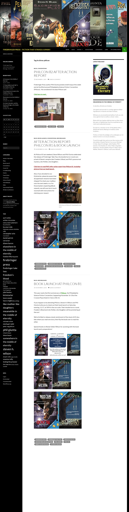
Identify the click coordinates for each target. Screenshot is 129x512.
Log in (4, 376)
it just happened (7, 290)
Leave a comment (54, 79)
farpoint (15, 257)
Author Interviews (8, 158)
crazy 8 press (6, 235)
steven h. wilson (41, 268)
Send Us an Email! (8, 54)
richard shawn (7, 333)
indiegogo (5, 286)
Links (106, 49)
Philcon (63, 293)
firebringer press (41, 126)
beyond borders (7, 224)
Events (5, 173)
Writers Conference (8, 190)
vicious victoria (14, 364)
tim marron (7, 364)
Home (67, 49)
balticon (5, 223)
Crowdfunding (7, 170)
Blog (73, 49)
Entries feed (6, 379)
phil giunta (52, 126)
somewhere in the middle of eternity (10, 342)
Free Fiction (6, 175)
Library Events (7, 180)
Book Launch (42, 138)
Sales (4, 185)
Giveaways (6, 177)
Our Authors (89, 49)
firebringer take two (55, 263)
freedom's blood (69, 263)
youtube (5, 366)
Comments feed (7, 381)
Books (79, 49)
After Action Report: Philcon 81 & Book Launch (57, 143)
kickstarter (39, 266)
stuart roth (7, 357)
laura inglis (7, 301)
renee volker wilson (42, 444)
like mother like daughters (54, 266)
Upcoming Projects (8, 187)
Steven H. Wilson (10, 202)
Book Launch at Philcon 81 (58, 284)
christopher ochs (9, 233)
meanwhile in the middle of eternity (10, 315)
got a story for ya (7, 281)
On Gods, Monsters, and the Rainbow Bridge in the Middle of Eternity (11, 105)
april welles (7, 218)
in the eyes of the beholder (9, 288)
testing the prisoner (10, 362)
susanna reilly (8, 359)
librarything (15, 301)
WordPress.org (7, 384)
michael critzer (8, 321)
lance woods (7, 298)
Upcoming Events (116, 49)
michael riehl (8, 324)
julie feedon (7, 292)
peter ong (6, 326)
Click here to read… (40, 94)
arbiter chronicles (9, 220)
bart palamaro (13, 223)
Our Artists (99, 49)
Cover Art (5, 168)
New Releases (61, 138)
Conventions (42, 68)
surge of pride (14, 357)
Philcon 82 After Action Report (55, 74)
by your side (7, 227)
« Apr (5, 137)
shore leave (7, 335)
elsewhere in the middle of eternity (9, 250)
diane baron (8, 243)
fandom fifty (7, 256)
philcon (60, 126)
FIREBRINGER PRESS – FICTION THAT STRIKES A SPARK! (26, 50)
